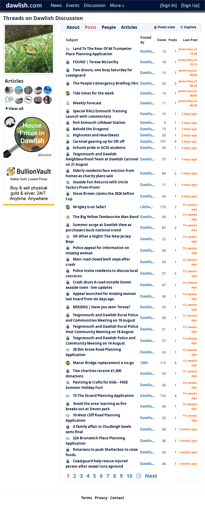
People (109, 27)
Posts (90, 27)
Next (151, 475)
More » (117, 5)
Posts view (166, 27)
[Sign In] (168, 5)
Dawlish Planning (155, 51)
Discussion (95, 5)
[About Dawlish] (9, 99)
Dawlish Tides (152, 93)
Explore (189, 27)
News (56, 5)
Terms (86, 497)
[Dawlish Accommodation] (28, 90)
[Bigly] (28, 136)
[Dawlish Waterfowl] (47, 99)
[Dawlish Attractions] (38, 99)
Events (73, 5)
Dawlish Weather (155, 103)
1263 (144, 362)
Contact (117, 497)
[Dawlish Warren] (47, 90)
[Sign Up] (190, 5)
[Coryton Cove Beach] (38, 90)
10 (129, 475)
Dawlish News (152, 62)
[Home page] (29, 48)
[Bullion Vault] (28, 184)
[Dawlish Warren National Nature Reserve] (28, 99)
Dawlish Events (153, 135)
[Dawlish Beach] (18, 99)
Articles (129, 27)
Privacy (101, 497)
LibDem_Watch (153, 206)
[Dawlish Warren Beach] (18, 90)
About (73, 27)
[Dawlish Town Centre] (9, 90)
